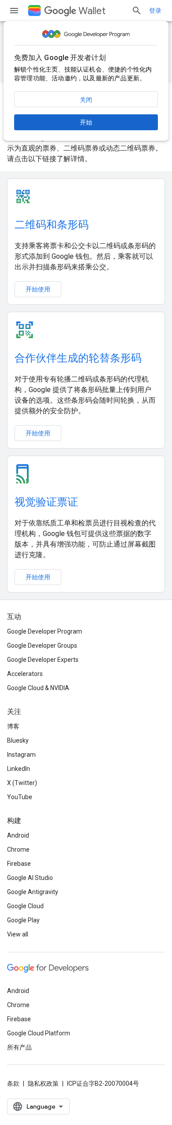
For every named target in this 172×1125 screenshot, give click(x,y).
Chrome (18, 849)
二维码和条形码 (52, 224)
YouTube (19, 796)
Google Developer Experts (43, 659)
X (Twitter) (22, 782)
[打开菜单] (14, 10)
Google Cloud (25, 906)
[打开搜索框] (136, 10)
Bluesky (18, 740)
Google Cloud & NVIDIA (38, 687)
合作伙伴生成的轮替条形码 (78, 358)
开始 (86, 122)
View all (17, 934)
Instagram (21, 754)
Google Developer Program (44, 631)
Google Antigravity (32, 891)
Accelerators (25, 673)
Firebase (19, 863)
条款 (13, 1083)
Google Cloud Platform (38, 1033)
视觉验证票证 (46, 502)
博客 (13, 726)
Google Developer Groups (42, 645)
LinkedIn (18, 768)
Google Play (23, 920)
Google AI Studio (30, 877)
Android (18, 835)
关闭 (86, 100)
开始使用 (38, 289)
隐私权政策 (43, 1083)
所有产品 (19, 1047)
